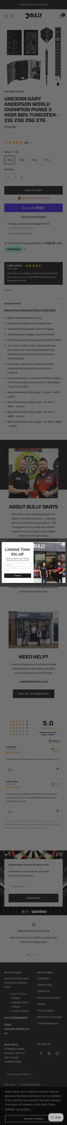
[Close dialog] (63, 544)
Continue (17, 575)
